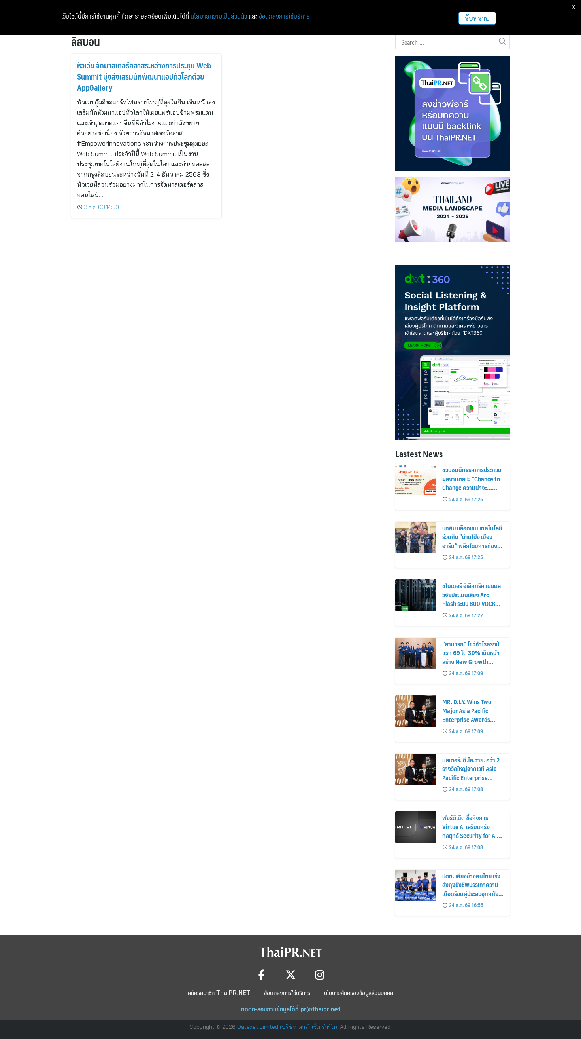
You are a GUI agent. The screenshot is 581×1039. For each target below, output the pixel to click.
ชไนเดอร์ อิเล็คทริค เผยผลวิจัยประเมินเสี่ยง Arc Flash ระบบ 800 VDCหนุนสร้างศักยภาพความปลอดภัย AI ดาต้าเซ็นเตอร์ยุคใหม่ (472, 607)
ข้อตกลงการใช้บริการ (284, 16)
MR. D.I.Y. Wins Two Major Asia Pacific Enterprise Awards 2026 (466, 714)
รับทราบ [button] (477, 18)
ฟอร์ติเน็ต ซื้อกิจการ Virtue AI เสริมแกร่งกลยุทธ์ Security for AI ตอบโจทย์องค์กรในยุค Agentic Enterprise (469, 835)
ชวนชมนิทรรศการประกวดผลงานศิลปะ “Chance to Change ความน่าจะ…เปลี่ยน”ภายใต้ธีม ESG (472, 482)
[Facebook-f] (261, 974)
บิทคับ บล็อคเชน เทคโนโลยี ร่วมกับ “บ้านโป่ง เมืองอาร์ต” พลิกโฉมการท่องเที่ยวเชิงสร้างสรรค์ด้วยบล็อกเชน (472, 545)
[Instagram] (320, 974)
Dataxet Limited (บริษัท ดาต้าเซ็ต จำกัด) (287, 1026)
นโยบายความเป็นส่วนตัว (219, 16)
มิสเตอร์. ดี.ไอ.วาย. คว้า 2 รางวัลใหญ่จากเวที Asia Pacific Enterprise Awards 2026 (471, 773)
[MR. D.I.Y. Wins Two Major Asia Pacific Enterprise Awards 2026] (416, 711)
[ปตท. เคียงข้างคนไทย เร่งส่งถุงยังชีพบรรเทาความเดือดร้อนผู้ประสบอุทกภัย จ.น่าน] (416, 885)
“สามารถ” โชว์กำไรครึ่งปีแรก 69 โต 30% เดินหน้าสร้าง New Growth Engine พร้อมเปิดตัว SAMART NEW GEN (471, 661)
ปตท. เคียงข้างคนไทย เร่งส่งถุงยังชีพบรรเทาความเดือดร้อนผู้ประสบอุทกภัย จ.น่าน (471, 889)
